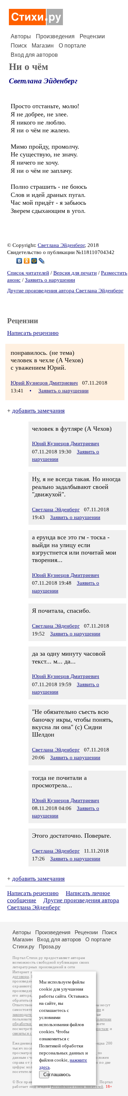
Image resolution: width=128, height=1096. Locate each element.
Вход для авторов (34, 55)
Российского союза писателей (77, 1087)
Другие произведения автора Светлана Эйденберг (65, 290)
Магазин (43, 46)
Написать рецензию (33, 333)
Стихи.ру (23, 946)
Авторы (21, 36)
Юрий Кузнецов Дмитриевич (44, 383)
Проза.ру (50, 946)
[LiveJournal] (42, 260)
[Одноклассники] (27, 260)
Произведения (55, 36)
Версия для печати (75, 273)
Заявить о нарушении (50, 280)
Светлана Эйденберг (43, 81)
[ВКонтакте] (19, 260)
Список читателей (28, 273)
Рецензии (92, 36)
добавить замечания (38, 410)
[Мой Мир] (34, 260)
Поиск (19, 46)
